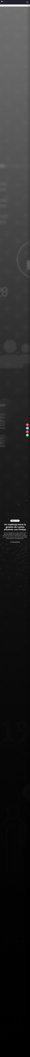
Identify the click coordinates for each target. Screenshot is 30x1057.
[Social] (27, 424)
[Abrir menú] (27, 2)
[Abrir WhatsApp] (26, 1053)
